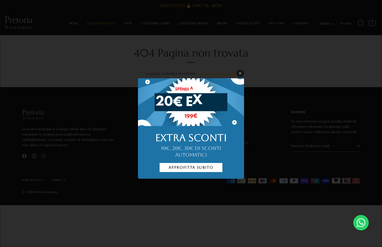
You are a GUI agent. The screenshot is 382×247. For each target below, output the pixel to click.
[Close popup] (240, 73)
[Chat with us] (361, 222)
